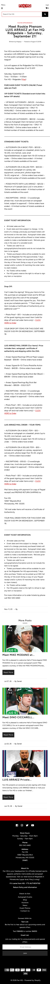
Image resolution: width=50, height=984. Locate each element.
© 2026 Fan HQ (17, 980)
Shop (25, 900)
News (25, 905)
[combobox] (25, 14)
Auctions (25, 903)
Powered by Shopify (32, 980)
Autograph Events (25, 897)
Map (24, 79)
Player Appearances (25, 23)
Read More (8, 672)
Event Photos (25, 908)
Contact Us (25, 911)
